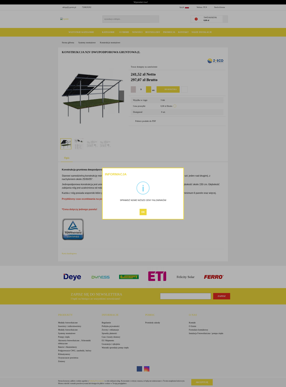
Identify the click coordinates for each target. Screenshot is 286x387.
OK (143, 212)
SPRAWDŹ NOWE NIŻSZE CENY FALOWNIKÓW (143, 200)
